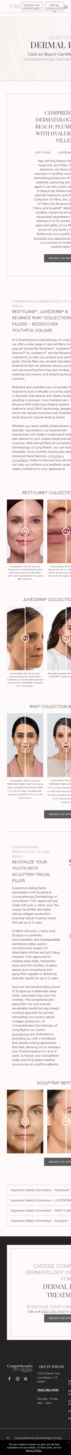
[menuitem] (43, 152)
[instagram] (17, 1379)
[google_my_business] (25, 1379)
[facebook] (9, 1379)
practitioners (20, 1034)
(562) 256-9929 (53, 1311)
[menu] (65, 7)
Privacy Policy (34, 1450)
